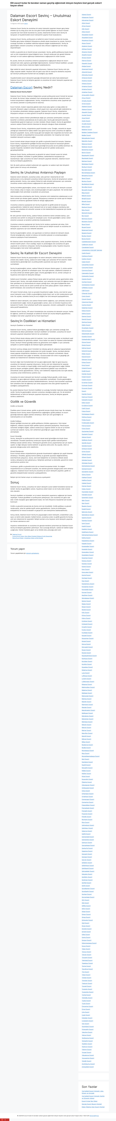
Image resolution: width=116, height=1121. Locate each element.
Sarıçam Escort (87, 854)
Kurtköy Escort (87, 664)
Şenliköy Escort (87, 877)
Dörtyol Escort (86, 331)
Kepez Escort (86, 604)
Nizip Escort (86, 776)
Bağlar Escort (86, 135)
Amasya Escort (87, 78)
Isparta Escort (86, 518)
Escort (84, 391)
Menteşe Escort (87, 722)
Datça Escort (86, 311)
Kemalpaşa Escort (88, 598)
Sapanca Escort (87, 851)
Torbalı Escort (86, 978)
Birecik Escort (86, 201)
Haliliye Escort (86, 480)
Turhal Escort (86, 995)
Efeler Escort (86, 354)
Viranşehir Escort (87, 1029)
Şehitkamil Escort (88, 868)
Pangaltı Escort (87, 811)
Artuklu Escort (86, 101)
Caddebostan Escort (89, 242)
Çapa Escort (86, 262)
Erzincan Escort (87, 385)
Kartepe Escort (87, 578)
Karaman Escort (87, 558)
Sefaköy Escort (87, 863)
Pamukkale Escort (88, 808)
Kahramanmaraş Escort (90, 535)
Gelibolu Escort (87, 440)
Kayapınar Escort (87, 587)
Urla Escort (85, 1012)
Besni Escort (86, 178)
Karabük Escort (87, 549)
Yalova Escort (86, 1035)
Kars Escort (86, 569)
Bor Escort (85, 216)
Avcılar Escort (86, 115)
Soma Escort (86, 937)
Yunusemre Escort (88, 1058)
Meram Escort (86, 725)
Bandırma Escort (87, 150)
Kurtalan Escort (87, 661)
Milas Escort (86, 742)
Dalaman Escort (21, 87)
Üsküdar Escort (87, 1018)
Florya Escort (86, 426)
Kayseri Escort (87, 592)
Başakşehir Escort (88, 155)
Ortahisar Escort (87, 796)
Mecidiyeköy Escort (88, 710)
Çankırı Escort (86, 259)
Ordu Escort (86, 791)
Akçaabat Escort (87, 35)
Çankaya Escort (87, 256)
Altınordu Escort (87, 75)
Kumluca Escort (87, 658)
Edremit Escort (87, 351)
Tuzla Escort (86, 1003)
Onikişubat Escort (88, 788)
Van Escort (85, 1024)
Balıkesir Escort (87, 147)
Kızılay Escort (86, 630)
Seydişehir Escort (88, 891)
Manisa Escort (86, 699)
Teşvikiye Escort (87, 969)
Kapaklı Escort (86, 543)
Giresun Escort (87, 449)
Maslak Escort (86, 707)
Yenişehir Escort (87, 1041)
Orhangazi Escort (87, 794)
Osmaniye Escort (87, 802)
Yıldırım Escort (87, 1049)
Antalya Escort (87, 89)
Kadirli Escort (86, 526)
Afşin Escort (86, 23)
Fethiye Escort (86, 417)
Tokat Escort (86, 975)
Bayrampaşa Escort (88, 173)
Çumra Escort (86, 305)
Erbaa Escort (86, 362)
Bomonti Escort (87, 213)
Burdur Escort (86, 236)
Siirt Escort (85, 900)
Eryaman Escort (87, 382)
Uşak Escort (86, 1015)
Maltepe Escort (87, 693)
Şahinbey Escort (87, 828)
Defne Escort (86, 313)
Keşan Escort (86, 607)
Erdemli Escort (87, 368)
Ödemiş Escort (87, 782)
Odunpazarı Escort (88, 785)
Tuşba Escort (86, 1001)
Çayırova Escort (87, 270)
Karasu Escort (86, 561)
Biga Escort (86, 193)
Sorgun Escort (86, 940)
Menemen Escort (87, 719)
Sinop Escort (86, 917)
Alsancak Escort (87, 69)
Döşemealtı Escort (88, 334)
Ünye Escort (86, 1009)
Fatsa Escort (86, 411)
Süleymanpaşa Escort (89, 943)
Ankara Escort (86, 83)
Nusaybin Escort (87, 779)
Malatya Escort (87, 690)
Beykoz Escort (86, 181)
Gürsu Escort (86, 474)
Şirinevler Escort (87, 920)
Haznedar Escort (87, 492)
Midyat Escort (86, 739)
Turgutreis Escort (87, 992)
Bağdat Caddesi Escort (90, 132)
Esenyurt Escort (87, 397)
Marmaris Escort (87, 704)
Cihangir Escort (87, 293)
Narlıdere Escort (87, 762)
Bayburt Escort (87, 167)
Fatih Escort (86, 408)
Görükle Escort (87, 460)
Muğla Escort (86, 748)
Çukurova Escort (87, 302)
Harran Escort (86, 486)
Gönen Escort (86, 457)
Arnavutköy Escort (88, 95)
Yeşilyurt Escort (87, 1047)
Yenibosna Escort (88, 1038)
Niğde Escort (86, 771)
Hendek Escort (87, 495)
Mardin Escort (86, 702)
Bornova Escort (87, 219)
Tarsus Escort (86, 952)
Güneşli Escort (87, 469)
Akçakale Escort (87, 37)
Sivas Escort (86, 926)
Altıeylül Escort (87, 72)
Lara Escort (86, 673)
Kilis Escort (85, 612)
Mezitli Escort (86, 736)
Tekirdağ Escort (87, 960)
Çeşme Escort (86, 279)
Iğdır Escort (86, 500)
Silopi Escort (86, 911)
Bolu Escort (86, 210)
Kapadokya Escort (88, 541)
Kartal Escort (86, 575)
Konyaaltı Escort (87, 647)
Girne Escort (86, 451)
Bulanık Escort (86, 233)
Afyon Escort (86, 26)
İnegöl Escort (86, 509)
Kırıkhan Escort (87, 621)
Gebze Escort (86, 437)
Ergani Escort (86, 377)
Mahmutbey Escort (88, 687)
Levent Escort (86, 679)
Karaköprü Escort (87, 555)
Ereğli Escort (86, 371)
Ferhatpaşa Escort (88, 414)
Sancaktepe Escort (88, 845)
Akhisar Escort (87, 49)
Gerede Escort (87, 446)
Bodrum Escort (87, 207)
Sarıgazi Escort (87, 857)
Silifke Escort (86, 906)
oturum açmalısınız (32, 553)
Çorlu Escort (86, 296)
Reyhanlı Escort (87, 819)
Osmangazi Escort (88, 799)
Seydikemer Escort (88, 888)
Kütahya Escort (87, 670)
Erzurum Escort (87, 388)
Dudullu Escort (87, 336)
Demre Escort (86, 316)
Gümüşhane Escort (88, 466)
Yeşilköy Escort (87, 1044)
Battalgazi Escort (87, 164)
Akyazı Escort (86, 58)
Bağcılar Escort (87, 129)
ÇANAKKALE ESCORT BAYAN (92, 250)
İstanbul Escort (87, 520)
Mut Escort (85, 759)
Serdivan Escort (87, 880)
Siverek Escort (87, 929)
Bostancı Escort (87, 221)
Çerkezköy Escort (88, 276)
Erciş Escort (86, 365)
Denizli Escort (86, 319)
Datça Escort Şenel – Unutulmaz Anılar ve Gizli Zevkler (27, 538)
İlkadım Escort (86, 506)
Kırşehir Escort (87, 627)
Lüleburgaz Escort (88, 681)
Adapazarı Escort (87, 17)
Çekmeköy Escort (88, 273)
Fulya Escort (86, 428)
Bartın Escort (86, 152)
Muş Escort (85, 753)
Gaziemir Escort (87, 434)
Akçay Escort (86, 43)
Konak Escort (86, 641)
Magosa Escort (87, 684)
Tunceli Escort (86, 986)
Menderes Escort (87, 716)
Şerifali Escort (86, 883)
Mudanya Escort (87, 745)
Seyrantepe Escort (88, 897)
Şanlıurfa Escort (87, 848)
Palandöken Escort (88, 805)
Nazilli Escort (86, 765)
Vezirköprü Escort (88, 1026)
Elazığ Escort (86, 357)
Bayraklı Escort (87, 170)
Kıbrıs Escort (86, 618)
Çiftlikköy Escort (87, 288)
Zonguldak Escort (88, 1067)
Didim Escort (86, 325)
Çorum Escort (86, 299)
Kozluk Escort (86, 653)
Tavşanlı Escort (87, 957)
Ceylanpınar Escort (88, 285)
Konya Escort (86, 644)
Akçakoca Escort (87, 40)
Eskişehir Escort (87, 400)
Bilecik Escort (86, 196)
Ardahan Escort (87, 92)
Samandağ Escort (88, 837)
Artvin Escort (86, 104)
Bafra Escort (86, 127)
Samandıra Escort (88, 840)
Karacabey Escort (88, 552)
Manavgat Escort (87, 696)
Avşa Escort (86, 118)
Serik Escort (86, 886)
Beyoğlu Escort (87, 187)
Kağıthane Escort (87, 532)
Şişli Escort (85, 923)
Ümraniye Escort (87, 1006)
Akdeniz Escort (87, 46)
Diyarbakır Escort (87, 328)
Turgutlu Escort (87, 989)
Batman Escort (87, 161)
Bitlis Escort (86, 204)
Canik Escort (86, 253)
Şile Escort (85, 903)
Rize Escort (85, 822)
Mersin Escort (86, 727)
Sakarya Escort (87, 831)
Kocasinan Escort (87, 638)
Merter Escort (86, 730)
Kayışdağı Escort (87, 589)
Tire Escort (85, 972)
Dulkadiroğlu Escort (88, 339)
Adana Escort (86, 14)
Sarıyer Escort (86, 860)
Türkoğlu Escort (87, 998)
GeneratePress (94, 1116)
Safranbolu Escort (88, 825)
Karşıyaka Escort (87, 572)
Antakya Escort (87, 86)
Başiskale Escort (87, 158)
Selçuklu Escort (87, 874)
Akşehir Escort (87, 55)
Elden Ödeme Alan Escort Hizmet (93, 1107)
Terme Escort (86, 966)
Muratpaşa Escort (88, 750)
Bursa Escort (86, 239)
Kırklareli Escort (87, 624)
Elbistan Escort (87, 359)
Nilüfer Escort (86, 773)
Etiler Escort (86, 403)
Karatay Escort (87, 564)
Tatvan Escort (86, 955)
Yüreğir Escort (86, 1061)
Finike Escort (86, 420)
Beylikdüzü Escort (88, 184)
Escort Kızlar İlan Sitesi (89, 1101)
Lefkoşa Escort (87, 676)
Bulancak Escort (87, 230)
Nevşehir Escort (87, 768)
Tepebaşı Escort (87, 963)
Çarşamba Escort (88, 265)
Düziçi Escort (86, 345)
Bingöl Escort (86, 198)
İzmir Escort (86, 523)
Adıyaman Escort (87, 20)
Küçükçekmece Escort (89, 656)
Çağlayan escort (87, 244)
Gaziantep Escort (87, 431)
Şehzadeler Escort (88, 871)
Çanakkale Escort (88, 247)
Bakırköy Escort (87, 141)
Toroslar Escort (87, 980)
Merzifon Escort (87, 733)
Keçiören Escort (87, 595)
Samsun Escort (87, 842)
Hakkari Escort (87, 477)
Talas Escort (86, 949)
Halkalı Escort (86, 483)
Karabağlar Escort (88, 546)
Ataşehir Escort (87, 112)
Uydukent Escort (87, 1021)
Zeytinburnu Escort (88, 1064)
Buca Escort (86, 224)
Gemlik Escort (86, 443)
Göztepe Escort (87, 463)
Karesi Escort (86, 566)
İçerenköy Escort (87, 497)
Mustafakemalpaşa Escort (91, 756)
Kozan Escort (86, 650)
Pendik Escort (86, 817)
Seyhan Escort (87, 894)
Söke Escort (86, 934)
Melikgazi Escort (87, 713)
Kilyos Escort (86, 615)
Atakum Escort (87, 109)
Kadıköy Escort (87, 529)
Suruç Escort (86, 946)
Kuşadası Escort (87, 667)
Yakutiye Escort (87, 1032)
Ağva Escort (86, 32)
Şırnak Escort (86, 932)
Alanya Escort (86, 60)
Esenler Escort (87, 394)
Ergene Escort (86, 380)
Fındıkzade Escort (88, 423)
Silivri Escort (86, 909)
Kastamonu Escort (88, 584)
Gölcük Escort (86, 454)
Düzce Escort (86, 342)
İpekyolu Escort (87, 512)
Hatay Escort (86, 489)
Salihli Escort (86, 834)
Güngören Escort (87, 472)
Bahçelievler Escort (88, 138)
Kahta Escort (86, 538)
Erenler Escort (86, 374)
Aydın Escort (86, 121)
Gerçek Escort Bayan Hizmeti (92, 1104)
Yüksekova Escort (88, 1055)
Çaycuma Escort (87, 267)
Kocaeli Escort (86, 635)
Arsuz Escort (86, 98)
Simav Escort (86, 914)
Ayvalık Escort (86, 124)
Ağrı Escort (85, 29)
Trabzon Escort (87, 983)
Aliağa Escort (86, 66)
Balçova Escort (87, 144)
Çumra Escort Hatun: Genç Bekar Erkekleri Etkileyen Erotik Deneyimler (32, 536)
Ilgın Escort (85, 503)
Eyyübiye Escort (87, 405)
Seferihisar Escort (88, 865)
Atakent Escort (87, 106)
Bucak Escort (86, 227)
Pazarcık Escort (87, 814)
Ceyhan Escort (87, 282)
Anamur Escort (87, 81)
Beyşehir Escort (87, 190)
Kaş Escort (85, 581)
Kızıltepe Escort (87, 633)
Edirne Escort (86, 348)
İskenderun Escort (88, 515)
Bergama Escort (87, 175)
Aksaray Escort (87, 52)
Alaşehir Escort (87, 63)
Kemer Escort (86, 601)
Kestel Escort (86, 610)
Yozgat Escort (86, 1052)
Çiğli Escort (85, 290)
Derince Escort (87, 322)
